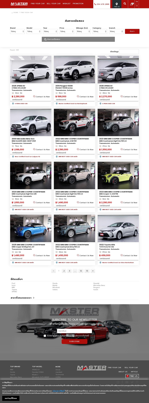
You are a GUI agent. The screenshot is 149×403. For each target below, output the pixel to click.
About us (122, 372)
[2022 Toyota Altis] (118, 228)
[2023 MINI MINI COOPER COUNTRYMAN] (118, 175)
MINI (13, 287)
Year (45, 28)
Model (29, 28)
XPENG (14, 291)
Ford (13, 283)
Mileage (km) (82, 28)
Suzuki (95, 289)
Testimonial (60, 375)
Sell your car (131, 367)
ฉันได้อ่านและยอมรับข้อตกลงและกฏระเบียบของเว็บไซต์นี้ (75, 335)
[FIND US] (116, 9)
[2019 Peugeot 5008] (74, 69)
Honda (55, 283)
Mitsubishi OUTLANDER (40, 377)
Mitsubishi (56, 287)
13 (87, 270)
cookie (58, 377)
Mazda (55, 285)
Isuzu (13, 285)
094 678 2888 (102, 4)
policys (58, 379)
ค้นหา (132, 31)
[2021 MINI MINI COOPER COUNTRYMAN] (118, 122)
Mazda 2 (35, 375)
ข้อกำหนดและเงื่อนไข (97, 335)
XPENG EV (36, 370)
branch (112, 28)
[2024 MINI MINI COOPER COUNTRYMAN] (30, 175)
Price (62, 28)
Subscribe (74, 341)
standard (59, 372)
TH (137, 2)
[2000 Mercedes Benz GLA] (30, 122)
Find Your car (114, 367)
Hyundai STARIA (38, 372)
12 (81, 270)
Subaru (55, 289)
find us (133, 376)
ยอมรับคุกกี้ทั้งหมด (11, 398)
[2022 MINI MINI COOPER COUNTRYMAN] (74, 122)
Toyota (14, 289)
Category (97, 28)
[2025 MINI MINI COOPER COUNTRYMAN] (30, 228)
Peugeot (96, 287)
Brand (12, 28)
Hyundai (96, 283)
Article (58, 370)
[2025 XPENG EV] (30, 69)
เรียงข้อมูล (114, 51)
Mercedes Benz (99, 285)
